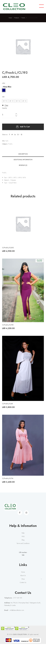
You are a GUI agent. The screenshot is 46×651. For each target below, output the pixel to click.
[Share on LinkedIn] (15, 134)
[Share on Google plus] (18, 134)
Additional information (23, 160)
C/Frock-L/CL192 (7, 325)
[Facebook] (19, 512)
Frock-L (10, 144)
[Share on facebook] (9, 134)
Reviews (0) (23, 165)
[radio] (3, 90)
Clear (6, 105)
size (3, 97)
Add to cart (25, 126)
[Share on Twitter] (12, 134)
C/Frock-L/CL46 (7, 404)
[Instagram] (26, 512)
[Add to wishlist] (41, 206)
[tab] (23, 154)
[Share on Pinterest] (21, 134)
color (3, 83)
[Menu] (41, 6)
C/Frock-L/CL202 (8, 248)
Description (23, 154)
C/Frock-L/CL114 (7, 478)
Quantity (4, 108)
